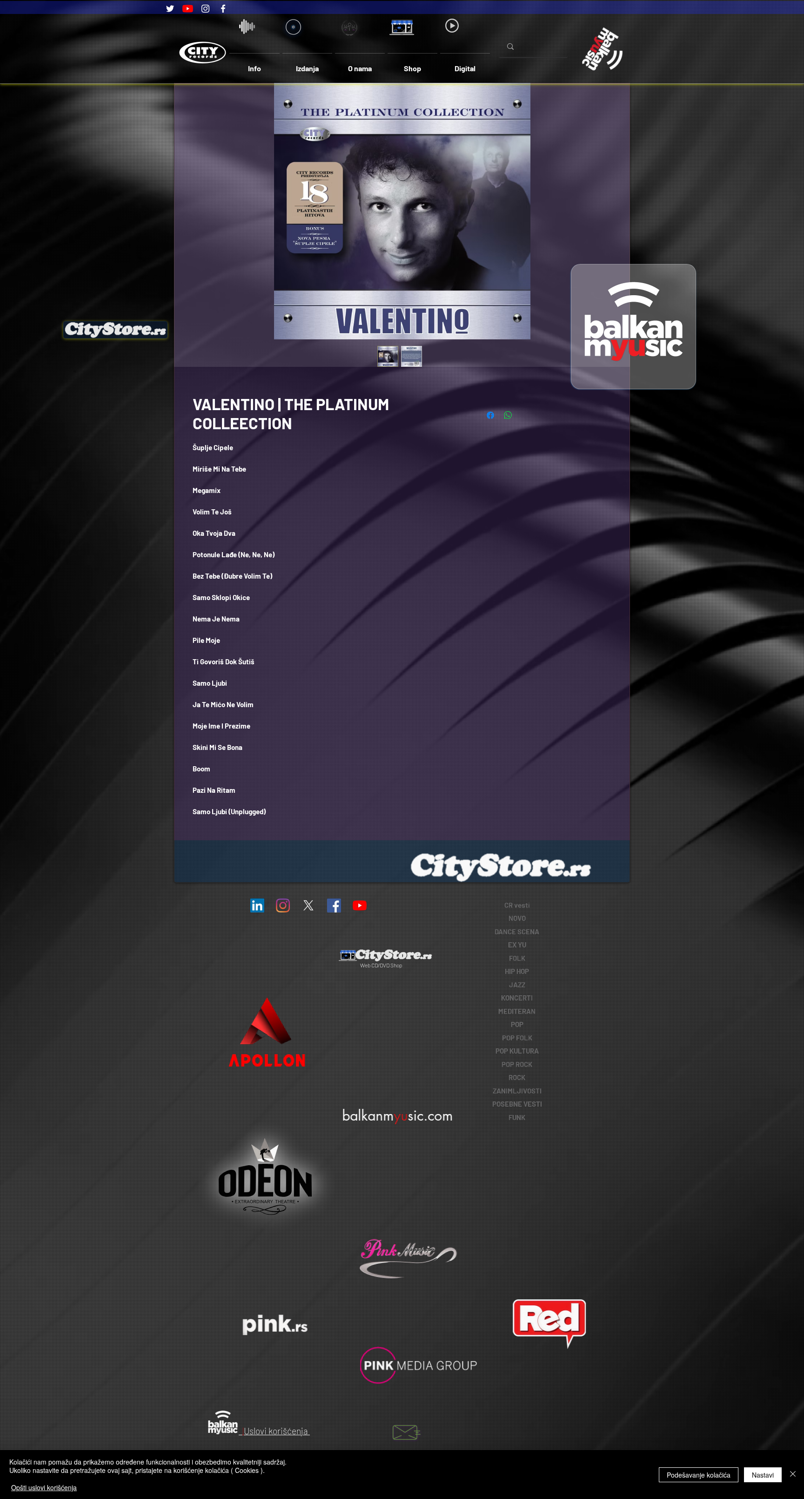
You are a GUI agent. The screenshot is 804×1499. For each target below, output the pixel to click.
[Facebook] (223, 8)
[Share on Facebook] (490, 415)
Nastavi (763, 1474)
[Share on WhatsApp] (508, 415)
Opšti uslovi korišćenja (44, 1487)
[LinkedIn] (257, 905)
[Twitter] (170, 8)
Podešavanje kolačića (698, 1474)
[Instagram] (205, 8)
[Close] (792, 1475)
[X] (308, 905)
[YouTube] (187, 8)
